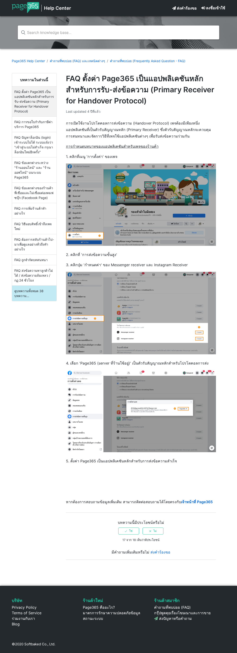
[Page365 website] (25, 11)
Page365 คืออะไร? (99, 607)
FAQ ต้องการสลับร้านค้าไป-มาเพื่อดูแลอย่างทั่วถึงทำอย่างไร (34, 244)
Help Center (57, 8)
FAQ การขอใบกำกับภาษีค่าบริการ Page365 (33, 124)
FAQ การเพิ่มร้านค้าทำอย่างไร (30, 210)
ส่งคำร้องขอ (187, 8)
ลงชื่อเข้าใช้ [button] (215, 8)
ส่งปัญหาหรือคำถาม (175, 618)
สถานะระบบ (93, 618)
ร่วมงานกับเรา (23, 618)
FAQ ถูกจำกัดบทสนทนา (31, 260)
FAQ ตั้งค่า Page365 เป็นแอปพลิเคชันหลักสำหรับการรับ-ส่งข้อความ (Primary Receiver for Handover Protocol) (34, 101)
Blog (16, 624)
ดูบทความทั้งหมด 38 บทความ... (29, 293)
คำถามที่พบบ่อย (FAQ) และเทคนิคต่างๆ (77, 61)
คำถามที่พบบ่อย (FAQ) (172, 607)
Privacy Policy (24, 607)
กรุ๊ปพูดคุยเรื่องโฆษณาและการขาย (182, 613)
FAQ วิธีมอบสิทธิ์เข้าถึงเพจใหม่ (33, 226)
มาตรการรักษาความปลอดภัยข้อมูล (111, 613)
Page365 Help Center (28, 61)
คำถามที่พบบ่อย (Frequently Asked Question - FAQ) (147, 61)
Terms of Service (26, 613)
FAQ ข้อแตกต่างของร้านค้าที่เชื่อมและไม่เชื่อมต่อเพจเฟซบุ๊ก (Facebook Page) (33, 193)
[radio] (128, 531)
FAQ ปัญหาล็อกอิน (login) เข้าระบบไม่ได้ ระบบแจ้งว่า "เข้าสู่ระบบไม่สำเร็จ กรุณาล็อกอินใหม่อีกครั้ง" (33, 144)
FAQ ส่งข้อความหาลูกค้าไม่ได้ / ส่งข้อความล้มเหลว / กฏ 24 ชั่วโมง (33, 275)
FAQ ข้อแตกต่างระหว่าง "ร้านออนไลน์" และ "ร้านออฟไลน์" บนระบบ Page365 (32, 170)
